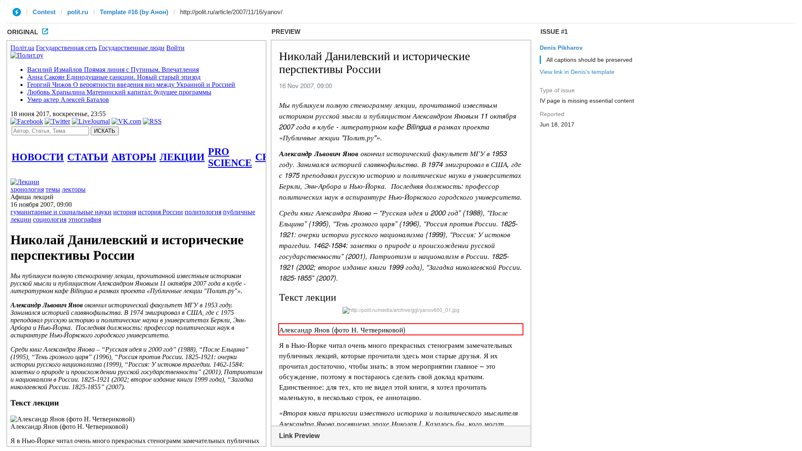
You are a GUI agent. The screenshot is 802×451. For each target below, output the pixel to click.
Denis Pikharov (561, 47)
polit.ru (77, 11)
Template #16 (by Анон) (134, 11)
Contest (44, 11)
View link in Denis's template (577, 71)
